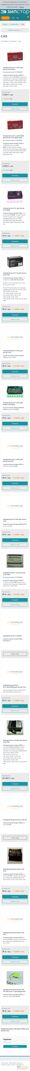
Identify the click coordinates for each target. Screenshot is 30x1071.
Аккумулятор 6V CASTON (12, 636)
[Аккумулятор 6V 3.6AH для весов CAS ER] (15, 446)
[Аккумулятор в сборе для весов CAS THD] (15, 727)
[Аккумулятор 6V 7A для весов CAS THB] (15, 561)
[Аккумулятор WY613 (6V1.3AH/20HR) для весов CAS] (15, 671)
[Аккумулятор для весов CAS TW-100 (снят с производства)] (15, 978)
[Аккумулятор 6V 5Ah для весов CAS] (15, 505)
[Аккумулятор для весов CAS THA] (15, 855)
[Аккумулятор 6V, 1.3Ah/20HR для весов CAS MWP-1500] (15, 124)
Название (13, 41)
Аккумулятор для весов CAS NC (15, 820)
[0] (26, 18)
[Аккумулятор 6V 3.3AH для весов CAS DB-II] (15, 392)
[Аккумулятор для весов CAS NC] (15, 806)
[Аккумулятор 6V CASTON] (15, 622)
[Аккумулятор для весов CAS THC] (15, 919)
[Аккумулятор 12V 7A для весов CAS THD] (15, 261)
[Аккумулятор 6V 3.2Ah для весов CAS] (15, 337)
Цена (19, 41)
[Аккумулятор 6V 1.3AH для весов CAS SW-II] (15, 56)
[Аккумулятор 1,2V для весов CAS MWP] (15, 196)
